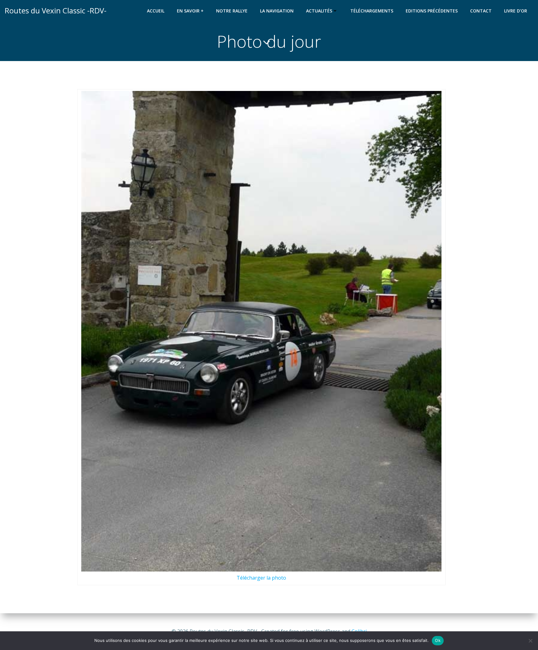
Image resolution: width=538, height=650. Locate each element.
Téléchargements (371, 11)
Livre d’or (515, 11)
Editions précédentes (432, 11)
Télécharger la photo (261, 577)
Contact (481, 11)
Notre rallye (232, 11)
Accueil (155, 11)
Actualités (319, 11)
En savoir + (190, 11)
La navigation (277, 11)
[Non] (530, 641)
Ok (438, 640)
